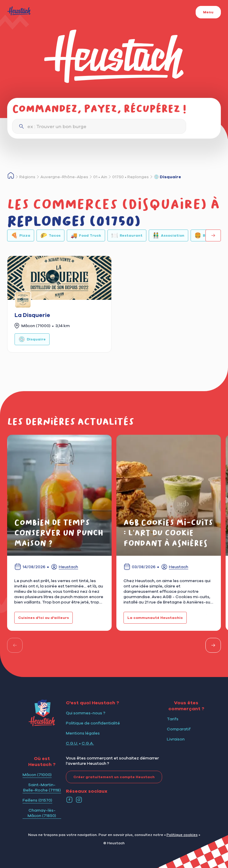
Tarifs (172, 718)
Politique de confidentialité (93, 723)
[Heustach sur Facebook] (69, 799)
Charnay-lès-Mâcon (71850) (42, 813)
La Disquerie (32, 315)
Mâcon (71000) (37, 774)
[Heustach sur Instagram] (79, 799)
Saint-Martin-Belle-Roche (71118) (42, 787)
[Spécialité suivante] (213, 235)
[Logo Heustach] (41, 724)
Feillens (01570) (37, 800)
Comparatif (179, 729)
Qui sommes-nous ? (85, 713)
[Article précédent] (15, 645)
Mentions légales (83, 733)
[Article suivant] (213, 645)
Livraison (176, 739)
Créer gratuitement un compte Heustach (114, 777)
